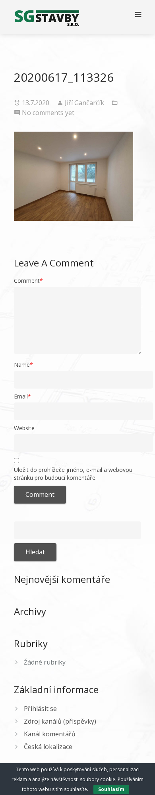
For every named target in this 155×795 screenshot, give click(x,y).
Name (23, 364)
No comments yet (48, 112)
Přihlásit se (40, 708)
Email (22, 396)
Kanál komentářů (50, 734)
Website (24, 428)
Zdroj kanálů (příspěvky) (60, 721)
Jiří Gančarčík (85, 102)
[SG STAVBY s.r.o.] (46, 17)
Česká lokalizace (48, 746)
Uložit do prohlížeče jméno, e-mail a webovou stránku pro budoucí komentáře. (73, 473)
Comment (28, 280)
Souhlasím (111, 789)
